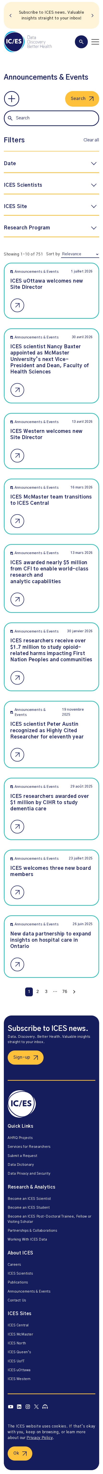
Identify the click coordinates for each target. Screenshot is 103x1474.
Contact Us (17, 1300)
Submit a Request (22, 1156)
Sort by (53, 254)
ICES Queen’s (19, 1352)
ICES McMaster (20, 1334)
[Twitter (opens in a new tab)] (36, 1407)
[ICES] (28, 42)
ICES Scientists (20, 1273)
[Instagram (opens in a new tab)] (28, 1407)
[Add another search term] (11, 99)
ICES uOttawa (19, 1370)
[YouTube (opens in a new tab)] (10, 1407)
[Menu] (87, 41)
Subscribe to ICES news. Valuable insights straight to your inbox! (51, 15)
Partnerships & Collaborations (32, 1230)
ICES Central (18, 1325)
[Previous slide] (10, 15)
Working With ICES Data (27, 1239)
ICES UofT (16, 1361)
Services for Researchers (29, 1147)
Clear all (91, 140)
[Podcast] (45, 1407)
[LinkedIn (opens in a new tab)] (19, 1407)
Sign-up (21, 1057)
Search (78, 99)
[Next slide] (92, 15)
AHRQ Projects (20, 1138)
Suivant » (74, 992)
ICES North (17, 1343)
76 (64, 992)
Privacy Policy (40, 1438)
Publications (18, 1282)
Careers (14, 1264)
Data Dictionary (21, 1164)
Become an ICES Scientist (29, 1199)
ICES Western (19, 1379)
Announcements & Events (29, 1291)
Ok (16, 1453)
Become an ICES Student (29, 1207)
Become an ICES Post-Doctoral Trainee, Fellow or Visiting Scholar (50, 1219)
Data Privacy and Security (29, 1173)
